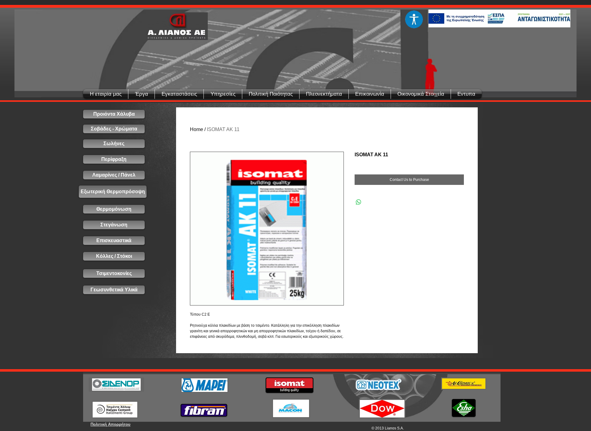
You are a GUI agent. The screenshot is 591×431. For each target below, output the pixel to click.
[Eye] (414, 19)
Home (196, 129)
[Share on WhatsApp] (358, 202)
